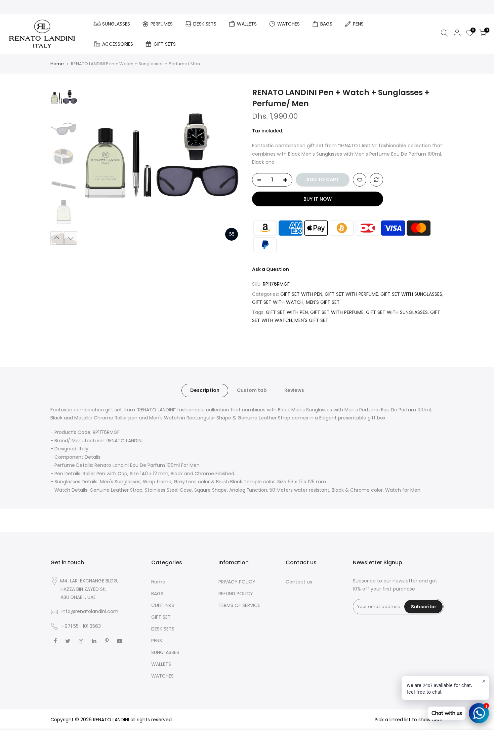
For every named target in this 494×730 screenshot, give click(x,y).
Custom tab (252, 390)
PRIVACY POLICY (236, 581)
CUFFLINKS (162, 605)
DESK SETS (204, 24)
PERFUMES (162, 24)
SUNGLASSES (116, 24)
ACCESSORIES (117, 44)
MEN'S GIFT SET (323, 302)
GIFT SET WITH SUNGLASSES (411, 294)
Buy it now (317, 199)
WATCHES (288, 24)
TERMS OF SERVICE (239, 605)
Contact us (299, 581)
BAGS (326, 24)
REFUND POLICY (235, 593)
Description (204, 390)
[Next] (230, 166)
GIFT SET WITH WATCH (277, 302)
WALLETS (247, 24)
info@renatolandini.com (89, 611)
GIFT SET (161, 617)
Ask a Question (270, 269)
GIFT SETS (165, 44)
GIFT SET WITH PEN (301, 294)
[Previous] (92, 166)
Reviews (294, 390)
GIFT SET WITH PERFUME (351, 294)
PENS (358, 24)
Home (57, 63)
